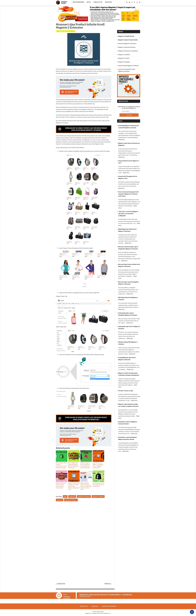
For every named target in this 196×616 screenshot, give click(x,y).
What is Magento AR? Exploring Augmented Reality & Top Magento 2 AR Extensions (73, 465)
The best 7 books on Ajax (125, 391)
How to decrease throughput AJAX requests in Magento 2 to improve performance (128, 194)
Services (108, 2)
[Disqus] (83, 523)
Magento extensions (109, 606)
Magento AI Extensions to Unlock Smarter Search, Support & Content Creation (61, 485)
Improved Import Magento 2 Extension (128, 65)
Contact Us (97, 2)
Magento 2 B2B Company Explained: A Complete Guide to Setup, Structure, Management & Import (74, 486)
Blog (89, 2)
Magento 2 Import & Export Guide (128, 40)
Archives (95, 606)
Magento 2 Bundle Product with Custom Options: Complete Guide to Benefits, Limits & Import (86, 486)
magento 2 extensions (84, 496)
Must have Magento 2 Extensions (127, 43)
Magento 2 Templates (124, 62)
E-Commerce (67, 31)
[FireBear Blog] (61, 4)
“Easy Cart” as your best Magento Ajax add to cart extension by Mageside (128, 214)
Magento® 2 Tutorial (123, 58)
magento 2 (72, 496)
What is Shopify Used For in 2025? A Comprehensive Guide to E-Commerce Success (61, 465)
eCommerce (80, 69)
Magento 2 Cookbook (124, 54)
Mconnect (59, 500)
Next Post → (108, 583)
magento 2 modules (98, 496)
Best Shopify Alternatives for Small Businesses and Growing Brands (98, 484)
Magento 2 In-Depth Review (126, 36)
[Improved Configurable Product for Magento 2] (128, 97)
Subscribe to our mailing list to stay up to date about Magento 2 (129, 107)
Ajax (65, 496)
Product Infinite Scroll (71, 500)
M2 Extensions (78, 2)
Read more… (122, 139)
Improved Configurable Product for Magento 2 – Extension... (106, 595)
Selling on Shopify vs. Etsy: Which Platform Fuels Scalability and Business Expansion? (85, 465)
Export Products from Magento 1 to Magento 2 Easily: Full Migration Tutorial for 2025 (98, 465)
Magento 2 (73, 31)
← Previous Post (60, 583)
